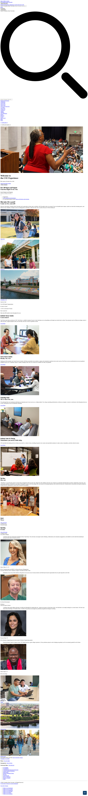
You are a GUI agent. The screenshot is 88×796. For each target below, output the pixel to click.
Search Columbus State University (7, 6)
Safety (4, 779)
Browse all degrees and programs (22, 199)
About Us (3, 269)
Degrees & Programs (5, 4)
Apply (2, 702)
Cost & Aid (16, 4)
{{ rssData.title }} (4, 122)
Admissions (11, 4)
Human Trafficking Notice (8, 773)
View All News (4, 522)
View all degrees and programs (9, 198)
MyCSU (8, 106)
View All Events (4, 532)
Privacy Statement (6, 776)
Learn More (3, 323)
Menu (2, 7)
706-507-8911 (9, 763)
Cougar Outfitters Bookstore (9, 771)
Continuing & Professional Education (10, 769)
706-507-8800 (7, 761)
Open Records (6, 775)
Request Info (3, 756)
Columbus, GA (4, 299)
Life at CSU (21, 4)
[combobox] (6, 193)
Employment (5, 772)
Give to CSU (3, 106)
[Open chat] (85, 793)
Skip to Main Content (5, 1)
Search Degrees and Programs (7, 192)
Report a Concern (6, 778)
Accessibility (5, 767)
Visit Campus (8, 183)
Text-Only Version (4, 785)
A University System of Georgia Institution (9, 783)
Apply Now (3, 183)
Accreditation (6, 768)
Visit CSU (3, 239)
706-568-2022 (11, 765)
